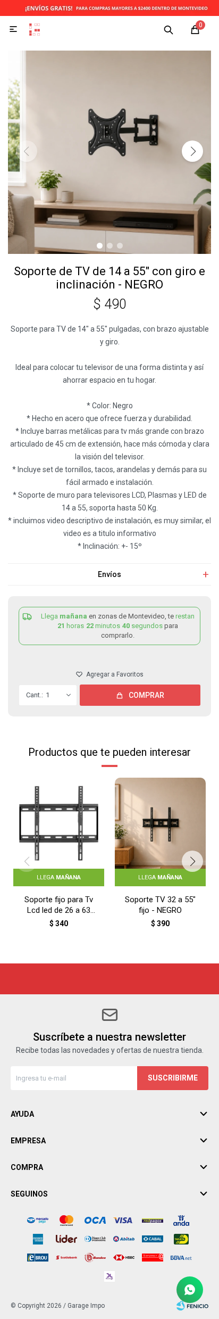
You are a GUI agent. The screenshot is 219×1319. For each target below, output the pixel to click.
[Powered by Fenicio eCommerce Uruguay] (192, 1306)
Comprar (146, 695)
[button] (168, 29)
